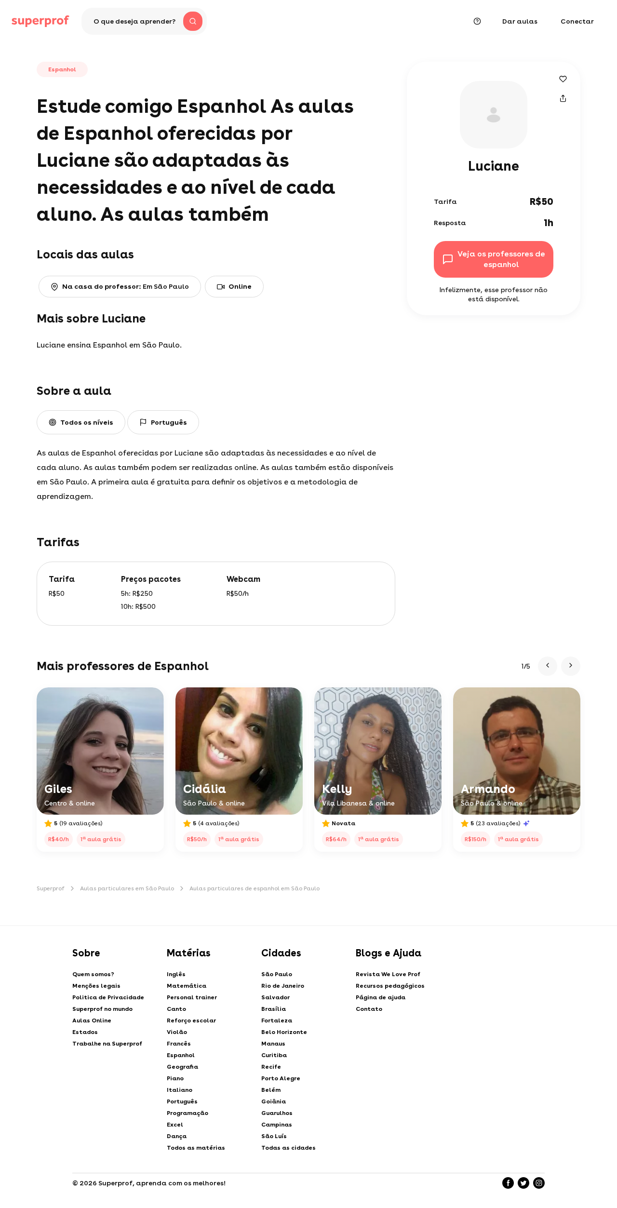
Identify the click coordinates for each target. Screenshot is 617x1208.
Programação (187, 1113)
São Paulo (276, 974)
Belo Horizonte (284, 1032)
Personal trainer (192, 997)
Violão (177, 1032)
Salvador (275, 997)
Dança (177, 1136)
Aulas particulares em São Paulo (127, 888)
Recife (271, 1066)
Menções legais (96, 985)
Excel (175, 1124)
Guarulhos (277, 1113)
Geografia (182, 1066)
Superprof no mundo (102, 1009)
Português (182, 1101)
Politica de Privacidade (108, 997)
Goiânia (273, 1101)
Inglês (176, 974)
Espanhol (181, 1055)
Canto (176, 1009)
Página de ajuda (380, 997)
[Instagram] (539, 1183)
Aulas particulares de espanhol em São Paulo (254, 888)
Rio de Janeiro (282, 985)
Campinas (276, 1124)
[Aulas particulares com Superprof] (40, 21)
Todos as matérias (196, 1147)
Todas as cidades (288, 1147)
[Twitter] (523, 1183)
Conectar (577, 21)
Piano (175, 1078)
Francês (179, 1043)
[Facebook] (508, 1183)
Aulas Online (91, 1020)
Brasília (273, 1009)
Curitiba (274, 1055)
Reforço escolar (191, 1020)
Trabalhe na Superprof (107, 1043)
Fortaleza (276, 1020)
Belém (271, 1090)
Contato (369, 1009)
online (240, 286)
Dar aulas (519, 21)
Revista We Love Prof (388, 974)
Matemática (186, 985)
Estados (85, 1032)
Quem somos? (93, 974)
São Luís (274, 1136)
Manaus (273, 1043)
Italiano (179, 1090)
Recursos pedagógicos (390, 985)
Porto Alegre (280, 1078)
